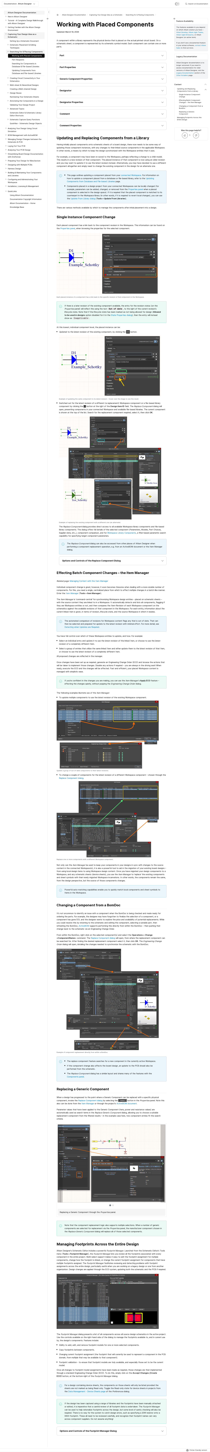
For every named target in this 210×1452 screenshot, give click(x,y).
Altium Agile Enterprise (184, 35)
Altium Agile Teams (196, 32)
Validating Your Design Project (22, 105)
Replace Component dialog (71, 778)
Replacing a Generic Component (186, 113)
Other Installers (182, 75)
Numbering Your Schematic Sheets (24, 97)
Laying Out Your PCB (16, 146)
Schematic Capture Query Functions (25, 119)
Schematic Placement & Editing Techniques (23, 46)
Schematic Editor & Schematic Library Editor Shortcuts (25, 114)
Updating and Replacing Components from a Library (187, 90)
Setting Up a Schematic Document (24, 41)
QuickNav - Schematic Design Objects (26, 123)
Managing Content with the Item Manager (89, 581)
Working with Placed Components (27, 56)
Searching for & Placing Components (140, 15)
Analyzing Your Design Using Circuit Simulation (22, 129)
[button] (111, 55)
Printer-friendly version (198, 1450)
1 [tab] (110, 1205)
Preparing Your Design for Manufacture (24, 161)
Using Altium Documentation (22, 195)
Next (163, 1163)
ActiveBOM (84, 926)
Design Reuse (16, 93)
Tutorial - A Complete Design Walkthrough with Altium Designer (25, 22)
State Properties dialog (121, 315)
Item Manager (72, 593)
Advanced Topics (17, 109)
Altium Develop (182, 32)
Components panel (75, 1076)
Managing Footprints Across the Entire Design (189, 118)
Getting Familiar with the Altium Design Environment (24, 28)
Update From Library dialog (83, 198)
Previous (60, 1163)
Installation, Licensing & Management (23, 186)
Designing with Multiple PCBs (20, 165)
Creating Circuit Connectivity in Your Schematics (25, 79)
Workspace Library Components (121, 533)
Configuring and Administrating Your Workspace (23, 180)
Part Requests (18, 60)
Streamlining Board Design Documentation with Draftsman (25, 155)
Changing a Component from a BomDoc (191, 107)
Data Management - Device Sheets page (86, 1391)
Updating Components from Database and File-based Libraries (26, 71)
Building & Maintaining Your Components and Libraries (24, 174)
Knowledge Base (17, 207)
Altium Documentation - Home (22, 203)
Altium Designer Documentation (74, 15)
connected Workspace (131, 175)
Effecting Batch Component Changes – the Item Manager (190, 101)
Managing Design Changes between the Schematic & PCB (24, 140)
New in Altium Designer (17, 16)
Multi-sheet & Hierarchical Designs (24, 85)
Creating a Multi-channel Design (23, 89)
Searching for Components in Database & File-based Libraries (25, 65)
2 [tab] (113, 1205)
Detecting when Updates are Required (82, 627)
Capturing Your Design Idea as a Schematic (105, 15)
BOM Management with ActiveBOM (22, 135)
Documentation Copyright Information (26, 199)
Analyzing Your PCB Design (19, 150)
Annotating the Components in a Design (26, 101)
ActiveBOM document (127, 1103)
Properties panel (135, 189)
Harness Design (14, 168)
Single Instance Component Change (189, 95)
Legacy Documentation (185, 73)
